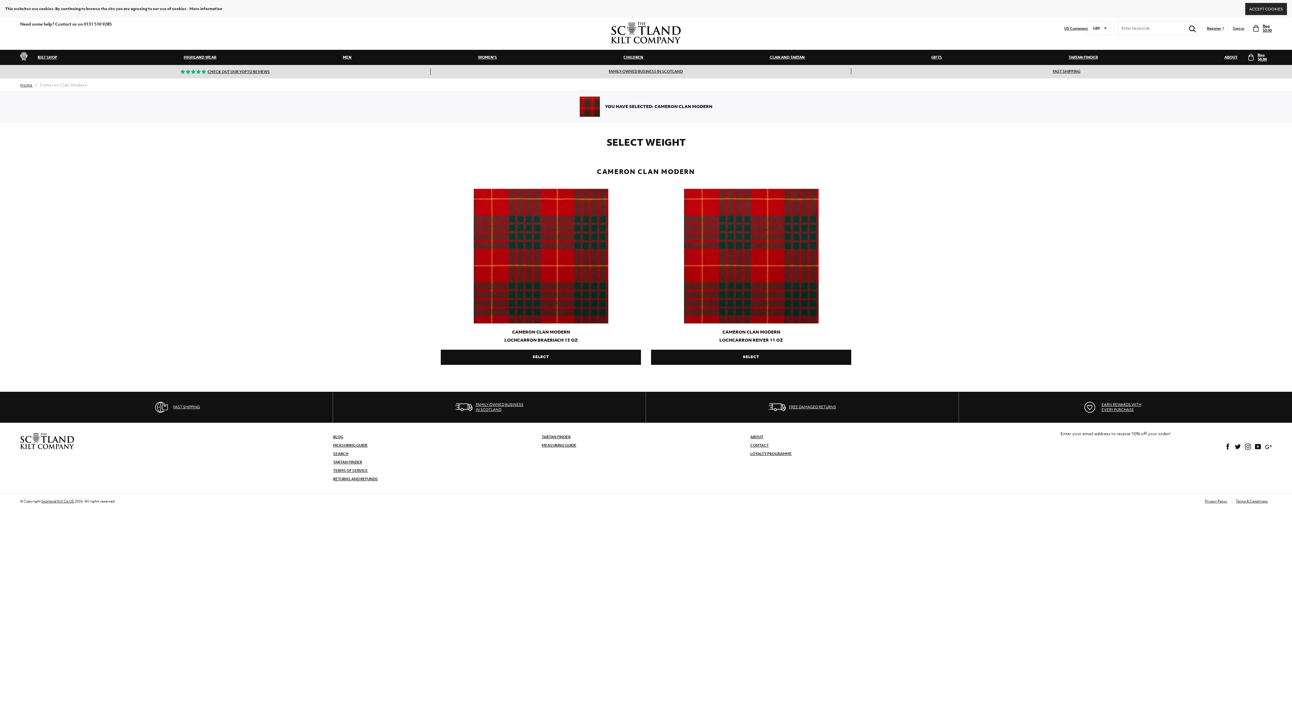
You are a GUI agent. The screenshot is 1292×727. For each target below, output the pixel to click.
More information (205, 8)
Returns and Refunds (355, 479)
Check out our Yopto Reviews (239, 71)
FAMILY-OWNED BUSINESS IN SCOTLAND (646, 71)
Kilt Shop (47, 57)
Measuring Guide (350, 445)
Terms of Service (350, 470)
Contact (759, 445)
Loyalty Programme (771, 453)
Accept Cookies (1266, 8)
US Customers (1076, 28)
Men (347, 57)
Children (633, 57)
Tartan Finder (1083, 57)
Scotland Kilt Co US (57, 501)
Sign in (1238, 28)
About (1230, 57)
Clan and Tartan (787, 57)
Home (26, 85)
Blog (338, 437)
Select (541, 356)
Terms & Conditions (1252, 501)
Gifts (936, 57)
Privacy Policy (1216, 501)
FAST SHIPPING (1066, 71)
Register (1214, 28)
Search (341, 453)
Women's (487, 57)
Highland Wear (200, 57)
